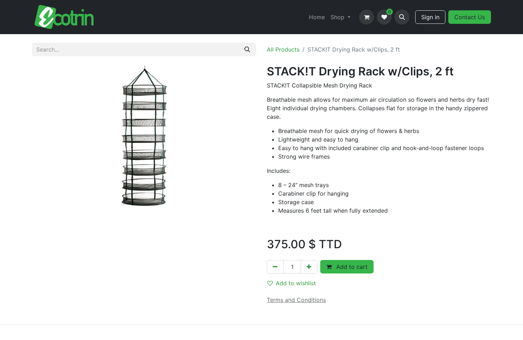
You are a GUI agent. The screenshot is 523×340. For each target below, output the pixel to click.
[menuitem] (317, 17)
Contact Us (469, 17)
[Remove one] (275, 266)
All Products (283, 49)
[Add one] (309, 266)
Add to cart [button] (351, 266)
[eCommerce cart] (366, 17)
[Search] (247, 49)
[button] (402, 17)
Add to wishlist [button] (296, 283)
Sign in (430, 17)
